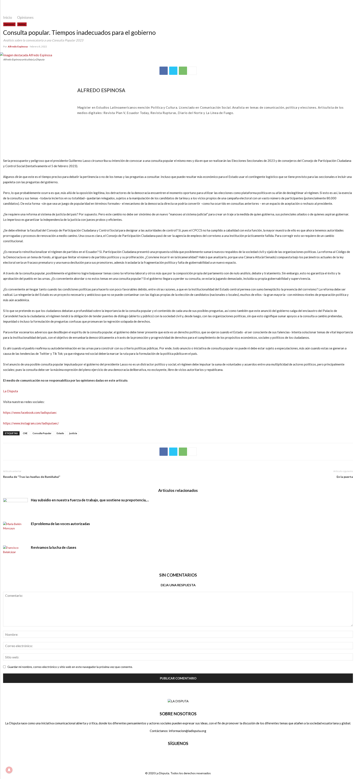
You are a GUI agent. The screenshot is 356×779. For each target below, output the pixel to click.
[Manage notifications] (9, 770)
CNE (25, 433)
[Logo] (178, 701)
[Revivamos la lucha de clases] (15, 554)
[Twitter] (173, 71)
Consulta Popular (42, 433)
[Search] (347, 7)
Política (22, 24)
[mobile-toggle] (9, 7)
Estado (60, 433)
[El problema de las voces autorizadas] (15, 531)
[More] (193, 71)
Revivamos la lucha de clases (53, 547)
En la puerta (345, 476)
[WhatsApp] (183, 71)
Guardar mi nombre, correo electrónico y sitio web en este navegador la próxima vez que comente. (70, 667)
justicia (73, 433)
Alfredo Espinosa (18, 46)
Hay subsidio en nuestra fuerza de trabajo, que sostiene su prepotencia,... (90, 500)
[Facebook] (163, 71)
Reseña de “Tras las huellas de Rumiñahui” (31, 476)
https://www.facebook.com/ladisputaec (30, 412)
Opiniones (25, 17)
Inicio (7, 17)
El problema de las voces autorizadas (60, 524)
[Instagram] (183, 756)
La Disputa (10, 391)
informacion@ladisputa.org (187, 731)
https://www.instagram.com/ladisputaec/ (31, 423)
